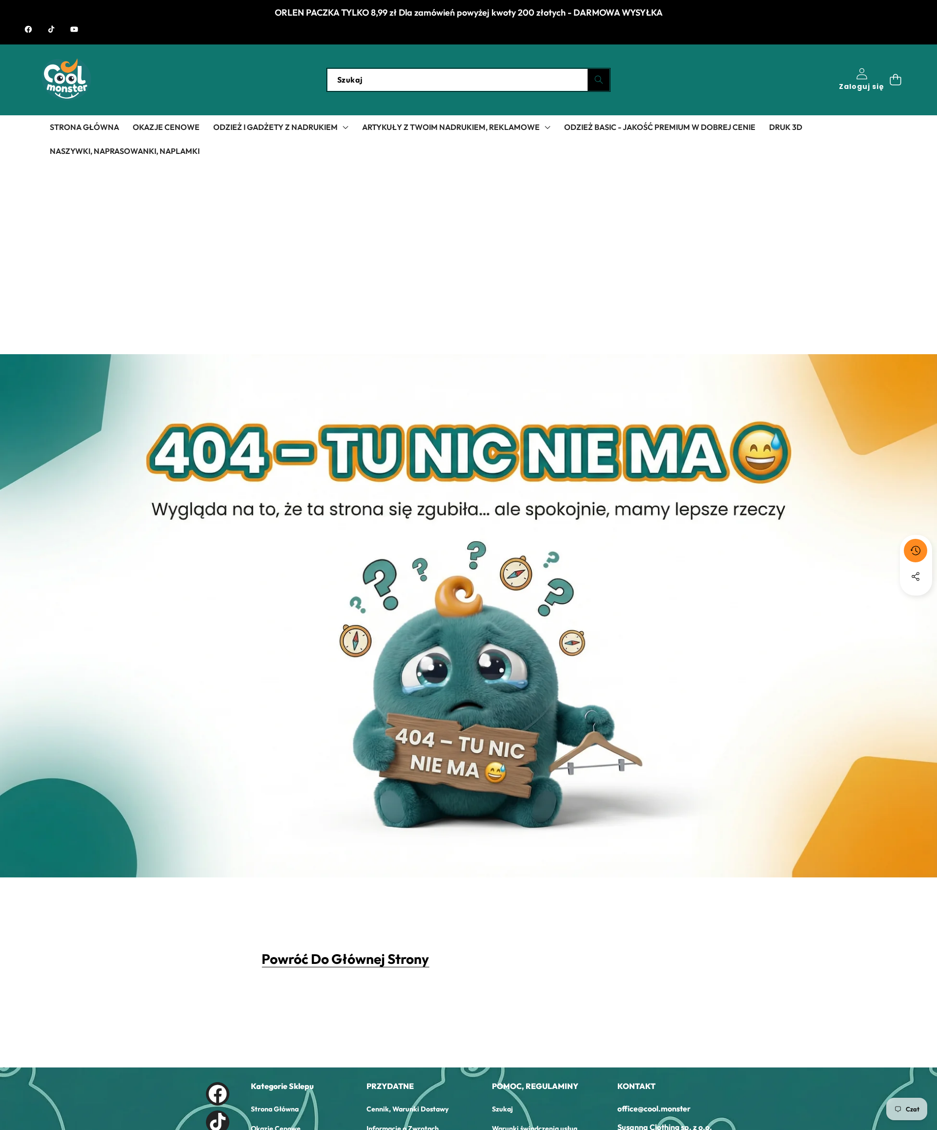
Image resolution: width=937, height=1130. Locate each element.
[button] (895, 80)
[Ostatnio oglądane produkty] (915, 550)
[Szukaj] (599, 80)
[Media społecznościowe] (915, 576)
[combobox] (468, 80)
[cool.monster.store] (66, 80)
